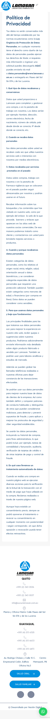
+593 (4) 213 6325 (25, 632)
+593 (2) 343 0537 (25, 595)
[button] (37, 4)
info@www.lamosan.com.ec (25, 603)
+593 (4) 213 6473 (25, 649)
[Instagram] (31, 694)
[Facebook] (20, 694)
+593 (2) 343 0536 (25, 587)
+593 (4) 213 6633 (25, 640)
